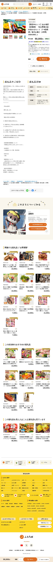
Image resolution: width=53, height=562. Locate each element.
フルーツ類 (45, 480)
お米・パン (24, 480)
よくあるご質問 (22, 524)
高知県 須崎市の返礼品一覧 (31, 181)
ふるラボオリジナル (16, 480)
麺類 (33, 485)
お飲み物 (3, 485)
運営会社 (42, 550)
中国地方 (8, 506)
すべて (2, 480)
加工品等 (24, 485)
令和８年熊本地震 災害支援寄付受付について (26, 1)
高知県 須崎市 (32, 22)
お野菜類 (15, 11)
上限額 (43, 5)
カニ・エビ (3, 482)
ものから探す (9, 11)
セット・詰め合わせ (23, 11)
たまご (33, 482)
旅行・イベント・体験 (16, 488)
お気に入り (47, 5)
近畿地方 (3, 506)
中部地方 (21, 503)
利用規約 (11, 550)
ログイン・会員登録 (37, 4)
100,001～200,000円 (31, 508)
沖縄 (22, 506)
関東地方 (16, 503)
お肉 (33, 480)
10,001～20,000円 (36, 503)
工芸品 (23, 490)
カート (51, 5)
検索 (30, 4)
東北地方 (11, 503)
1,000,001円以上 (41, 510)
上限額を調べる (46, 53)
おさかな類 (14, 482)
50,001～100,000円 (40, 506)
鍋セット (3, 488)
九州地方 (18, 506)
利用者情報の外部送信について (32, 550)
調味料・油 (45, 485)
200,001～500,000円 (41, 508)
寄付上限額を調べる (5, 524)
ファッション (14, 490)
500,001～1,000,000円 (32, 510)
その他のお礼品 (46, 490)
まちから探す (6, 181)
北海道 (6, 503)
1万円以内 (29, 503)
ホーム (2, 11)
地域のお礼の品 (25, 488)
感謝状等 (34, 490)
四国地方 (13, 181)
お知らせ (21, 527)
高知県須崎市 (20, 181)
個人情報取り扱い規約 (19, 550)
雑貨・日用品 (35, 488)
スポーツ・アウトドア (47, 488)
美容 (2, 490)
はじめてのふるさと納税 (6, 522)
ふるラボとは (22, 522)
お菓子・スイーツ (15, 485)
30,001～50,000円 (31, 506)
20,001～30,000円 (45, 503)
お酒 (43, 482)
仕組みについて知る (35, 53)
